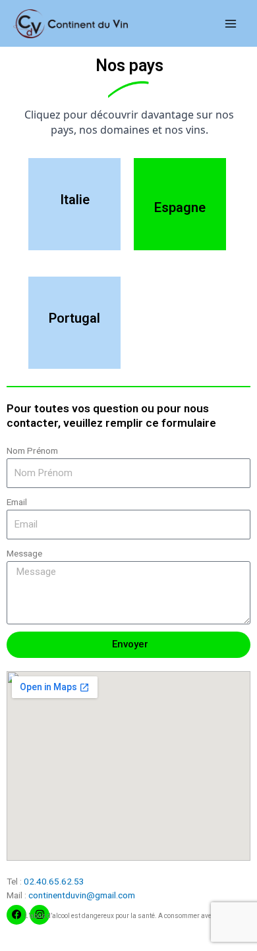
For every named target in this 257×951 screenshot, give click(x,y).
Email (17, 502)
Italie (75, 199)
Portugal (74, 318)
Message (24, 553)
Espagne (180, 207)
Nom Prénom (32, 450)
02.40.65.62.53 (54, 881)
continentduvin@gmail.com (81, 895)
